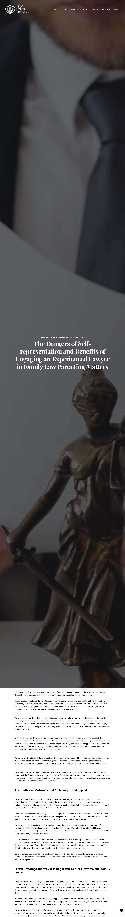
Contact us (118, 9)
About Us (74, 9)
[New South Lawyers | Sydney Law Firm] (16, 9)
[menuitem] (56, 9)
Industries (94, 9)
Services (84, 9)
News (109, 9)
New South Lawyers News (70, 337)
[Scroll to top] (121, 910)
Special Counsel (57, 337)
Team (103, 9)
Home (55, 9)
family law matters (40, 701)
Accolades (64, 9)
